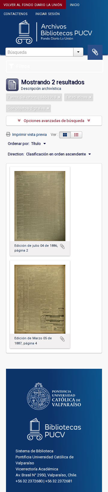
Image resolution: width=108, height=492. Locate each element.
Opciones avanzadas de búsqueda (54, 120)
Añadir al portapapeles (62, 246)
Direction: (16, 154)
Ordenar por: (18, 143)
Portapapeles (95, 52)
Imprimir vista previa (29, 134)
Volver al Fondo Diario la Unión (33, 4)
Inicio (75, 4)
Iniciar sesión (47, 13)
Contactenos (16, 13)
